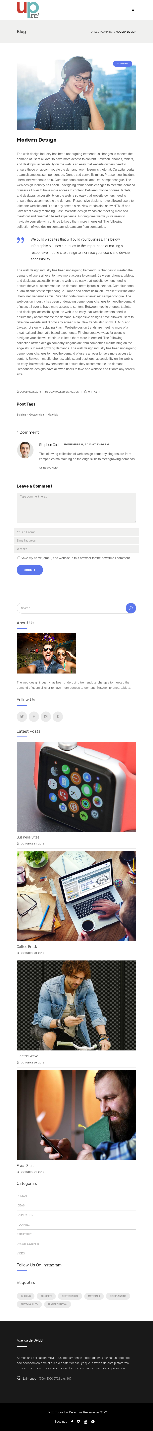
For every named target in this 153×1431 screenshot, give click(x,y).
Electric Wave (27, 1056)
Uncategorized (28, 1243)
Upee (94, 31)
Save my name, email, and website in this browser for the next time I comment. (75, 558)
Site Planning (118, 1296)
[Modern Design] (76, 93)
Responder (50, 467)
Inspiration (25, 1215)
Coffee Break (27, 946)
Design (22, 1195)
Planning (106, 31)
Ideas (21, 1205)
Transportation (57, 1304)
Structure (24, 1234)
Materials (53, 414)
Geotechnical (36, 414)
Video (21, 1253)
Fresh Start (25, 1165)
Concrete (46, 1296)
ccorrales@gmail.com (64, 391)
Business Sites (28, 837)
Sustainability (29, 1304)
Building (21, 414)
